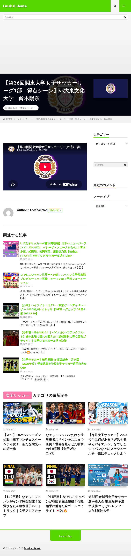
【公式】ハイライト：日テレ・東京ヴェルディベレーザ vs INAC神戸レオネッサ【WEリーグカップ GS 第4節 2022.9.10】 (53, 309)
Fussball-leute (32, 548)
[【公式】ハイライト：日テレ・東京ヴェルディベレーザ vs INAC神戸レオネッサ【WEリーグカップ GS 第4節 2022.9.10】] (11, 311)
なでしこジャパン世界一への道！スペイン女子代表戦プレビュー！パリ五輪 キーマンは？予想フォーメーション (53, 278)
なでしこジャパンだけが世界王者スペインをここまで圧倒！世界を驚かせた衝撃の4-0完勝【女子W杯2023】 (65, 444)
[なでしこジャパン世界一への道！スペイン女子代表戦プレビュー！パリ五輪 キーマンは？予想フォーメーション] (11, 280)
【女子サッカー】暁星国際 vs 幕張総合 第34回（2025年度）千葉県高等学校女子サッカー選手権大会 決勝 (53, 363)
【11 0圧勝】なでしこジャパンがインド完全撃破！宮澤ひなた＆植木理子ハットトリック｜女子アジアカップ (22, 506)
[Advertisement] (65, 48)
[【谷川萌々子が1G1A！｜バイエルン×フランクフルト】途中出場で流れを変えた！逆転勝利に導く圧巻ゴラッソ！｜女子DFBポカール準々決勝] (11, 338)
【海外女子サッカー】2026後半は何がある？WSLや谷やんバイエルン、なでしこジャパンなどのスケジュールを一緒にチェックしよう (107, 444)
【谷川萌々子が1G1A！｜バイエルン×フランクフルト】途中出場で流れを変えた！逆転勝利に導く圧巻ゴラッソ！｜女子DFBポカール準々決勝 (53, 336)
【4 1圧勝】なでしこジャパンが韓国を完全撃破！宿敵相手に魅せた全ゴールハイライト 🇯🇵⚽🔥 (65, 503)
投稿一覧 (54, 210)
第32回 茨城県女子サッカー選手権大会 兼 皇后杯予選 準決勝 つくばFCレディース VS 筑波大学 (107, 503)
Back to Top (65, 536)
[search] (125, 17)
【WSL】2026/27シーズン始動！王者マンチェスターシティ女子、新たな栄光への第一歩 (22, 442)
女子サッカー (29, 108)
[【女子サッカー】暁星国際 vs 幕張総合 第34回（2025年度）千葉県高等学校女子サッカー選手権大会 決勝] (11, 365)
